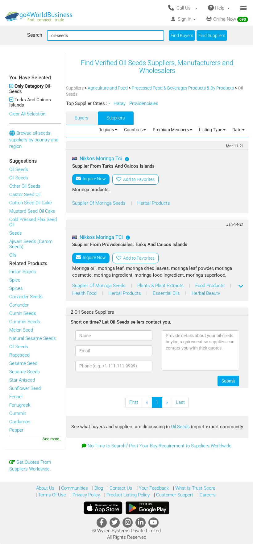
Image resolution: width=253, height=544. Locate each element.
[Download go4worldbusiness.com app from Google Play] (147, 507)
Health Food (85, 293)
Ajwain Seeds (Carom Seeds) (30, 244)
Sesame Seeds (24, 372)
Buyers (81, 118)
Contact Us (120, 488)
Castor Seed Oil (24, 194)
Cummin (17, 413)
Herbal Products (153, 203)
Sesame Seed (23, 363)
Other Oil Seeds (24, 186)
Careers (207, 495)
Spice (14, 280)
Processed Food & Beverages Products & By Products (183, 88)
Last (180, 402)
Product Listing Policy (127, 495)
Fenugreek (19, 405)
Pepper (16, 430)
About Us (45, 488)
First (133, 402)
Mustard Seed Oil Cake (32, 211)
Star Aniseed (22, 380)
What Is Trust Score (194, 488)
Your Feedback (153, 488)
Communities (74, 488)
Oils (13, 255)
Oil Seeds (18, 169)
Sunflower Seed (25, 388)
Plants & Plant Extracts (161, 285)
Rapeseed (19, 355)
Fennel (16, 397)
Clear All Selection (27, 114)
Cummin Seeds (24, 321)
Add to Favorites (138, 179)
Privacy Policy (85, 495)
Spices (16, 288)
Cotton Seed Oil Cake (30, 203)
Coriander (19, 305)
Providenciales (144, 103)
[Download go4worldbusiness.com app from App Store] (103, 507)
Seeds (15, 233)
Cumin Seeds (22, 313)
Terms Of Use (51, 495)
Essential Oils (167, 293)
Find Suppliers (211, 35)
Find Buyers (182, 35)
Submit (228, 381)
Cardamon (19, 422)
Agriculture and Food (108, 88)
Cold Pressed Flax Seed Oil (33, 222)
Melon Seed (21, 330)
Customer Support (174, 495)
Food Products (210, 285)
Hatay (120, 103)
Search (34, 35)
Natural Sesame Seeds (32, 338)
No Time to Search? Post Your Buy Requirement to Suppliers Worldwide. (160, 446)
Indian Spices (22, 271)
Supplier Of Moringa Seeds (99, 203)
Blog (98, 488)
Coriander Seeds (26, 296)
